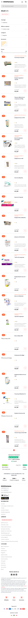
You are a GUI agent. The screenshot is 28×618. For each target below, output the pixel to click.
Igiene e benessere (5, 546)
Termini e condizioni (5, 539)
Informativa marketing (5, 529)
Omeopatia (3, 561)
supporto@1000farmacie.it (6, 492)
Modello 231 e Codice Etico (6, 531)
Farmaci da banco (4, 559)
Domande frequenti (5, 510)
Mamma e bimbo (4, 554)
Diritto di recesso (4, 522)
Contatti (2, 508)
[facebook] (11, 574)
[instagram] (14, 574)
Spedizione (3, 514)
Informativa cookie (4, 524)
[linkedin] (16, 574)
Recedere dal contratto (7, 520)
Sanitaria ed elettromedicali (6, 557)
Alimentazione (4, 550)
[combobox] (14, 6)
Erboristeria (3, 565)
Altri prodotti (3, 567)
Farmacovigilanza (4, 537)
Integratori (3, 552)
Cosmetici (3, 548)
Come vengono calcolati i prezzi (7, 506)
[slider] (1, 52)
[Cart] (26, 2)
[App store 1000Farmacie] (6, 495)
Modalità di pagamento (5, 512)
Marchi (2, 569)
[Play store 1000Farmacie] (6, 498)
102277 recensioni (16, 459)
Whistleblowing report (5, 533)
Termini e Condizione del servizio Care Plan (9, 541)
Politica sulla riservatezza (6, 527)
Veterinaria (3, 563)
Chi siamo (3, 504)
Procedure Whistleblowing (6, 535)
